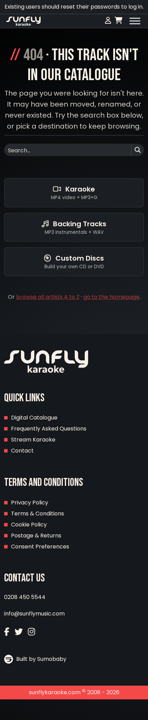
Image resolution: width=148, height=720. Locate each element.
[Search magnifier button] (137, 150)
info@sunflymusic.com (34, 614)
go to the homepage (111, 297)
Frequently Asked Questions (48, 429)
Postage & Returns (36, 535)
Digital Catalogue (34, 418)
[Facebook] (6, 631)
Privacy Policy (29, 502)
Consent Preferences (40, 546)
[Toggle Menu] (134, 20)
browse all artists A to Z (48, 297)
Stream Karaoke (33, 440)
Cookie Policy (29, 524)
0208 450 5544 (24, 597)
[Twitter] (18, 631)
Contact (22, 451)
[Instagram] (31, 631)
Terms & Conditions (37, 513)
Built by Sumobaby (40, 659)
